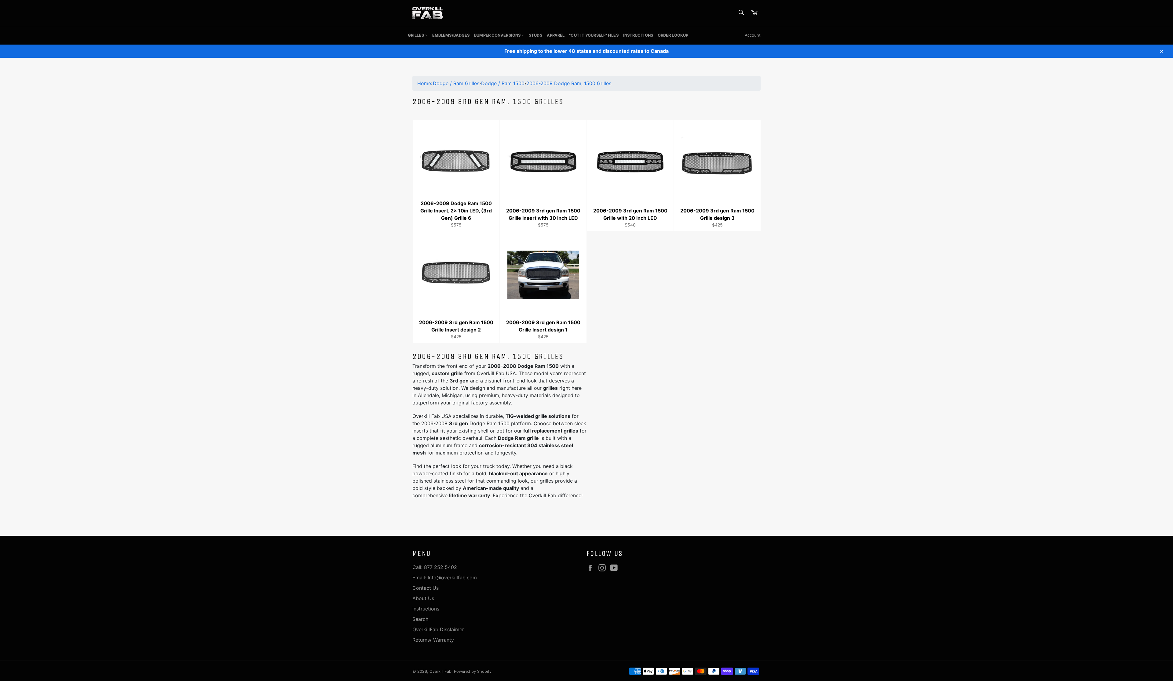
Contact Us (425, 588)
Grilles (416, 35)
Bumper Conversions (497, 35)
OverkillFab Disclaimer (438, 629)
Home (424, 83)
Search (420, 619)
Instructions (638, 35)
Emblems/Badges (451, 35)
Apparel (556, 35)
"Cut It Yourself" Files (593, 35)
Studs (535, 35)
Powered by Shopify (472, 671)
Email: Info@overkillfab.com (444, 577)
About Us (423, 598)
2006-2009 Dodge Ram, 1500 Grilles (568, 83)
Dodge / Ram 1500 (502, 83)
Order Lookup (673, 35)
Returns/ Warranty (433, 640)
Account (753, 35)
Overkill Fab (440, 671)
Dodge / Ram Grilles (456, 83)
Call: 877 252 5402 (434, 567)
